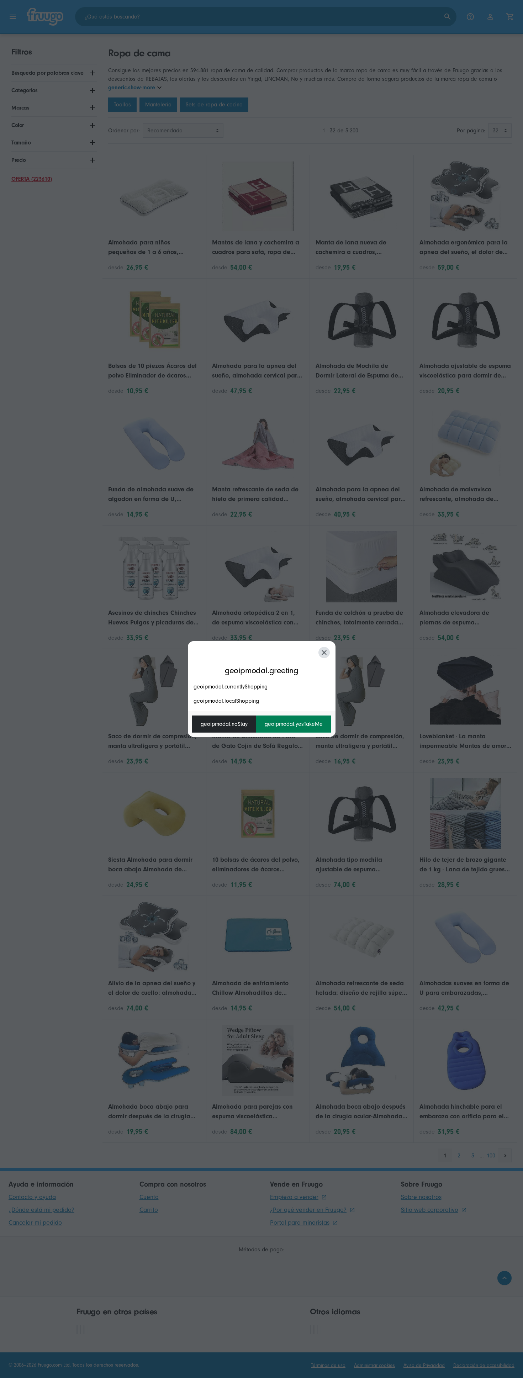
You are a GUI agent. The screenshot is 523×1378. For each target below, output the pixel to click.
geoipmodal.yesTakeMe (294, 724)
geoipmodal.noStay (224, 724)
